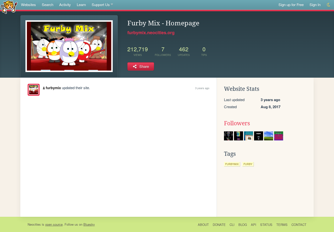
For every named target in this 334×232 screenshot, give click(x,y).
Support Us (101, 4)
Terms (282, 224)
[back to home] (9, 6)
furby (248, 164)
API (253, 224)
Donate (219, 224)
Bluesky (89, 224)
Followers (237, 123)
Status (266, 224)
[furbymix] (34, 90)
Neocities (34, 224)
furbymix (53, 87)
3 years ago (202, 88)
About (203, 224)
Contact (298, 224)
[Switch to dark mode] (328, 5)
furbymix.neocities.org (151, 32)
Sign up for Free (291, 4)
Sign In (315, 4)
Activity (65, 4)
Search (47, 4)
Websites (28, 4)
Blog (242, 224)
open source (54, 224)
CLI (232, 224)
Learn (81, 4)
